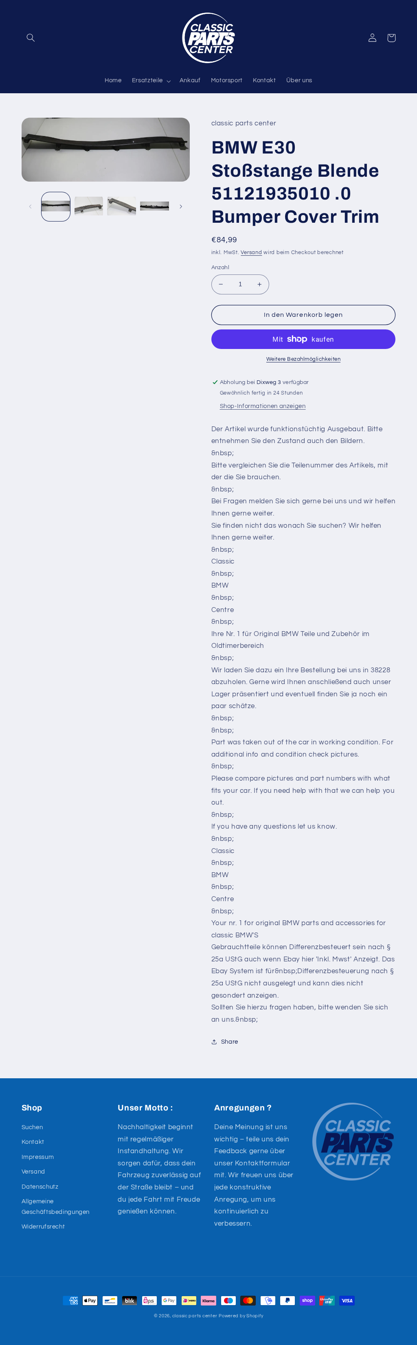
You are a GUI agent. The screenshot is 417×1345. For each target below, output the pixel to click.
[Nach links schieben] (31, 206)
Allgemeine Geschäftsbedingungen (56, 1206)
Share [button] (229, 1042)
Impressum (38, 1157)
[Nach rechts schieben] (181, 206)
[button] (31, 38)
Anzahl (220, 267)
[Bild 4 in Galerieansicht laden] (154, 206)
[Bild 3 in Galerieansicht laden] (121, 206)
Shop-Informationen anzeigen (263, 406)
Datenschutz (40, 1187)
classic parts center (194, 1316)
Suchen (32, 1127)
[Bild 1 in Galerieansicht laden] (56, 206)
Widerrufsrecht (43, 1227)
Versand (251, 252)
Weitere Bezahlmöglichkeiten (303, 359)
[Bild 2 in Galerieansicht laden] (89, 206)
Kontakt (33, 1142)
